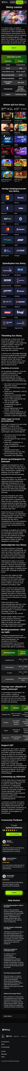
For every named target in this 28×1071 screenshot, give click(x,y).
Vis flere (14, 892)
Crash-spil (18, 109)
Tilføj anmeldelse (14, 834)
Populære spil (3, 109)
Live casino (11, 109)
